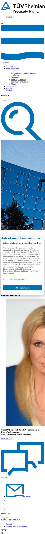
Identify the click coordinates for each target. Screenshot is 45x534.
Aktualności (11, 66)
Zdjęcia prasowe (13, 68)
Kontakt (9, 88)
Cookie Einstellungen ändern (14, 279)
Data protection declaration (16, 526)
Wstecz (5, 62)
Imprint (9, 524)
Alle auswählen (23, 288)
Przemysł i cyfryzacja (19, 82)
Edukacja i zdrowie (18, 80)
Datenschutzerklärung (12, 271)
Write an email (6, 438)
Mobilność (15, 77)
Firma (13, 84)
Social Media (11, 86)
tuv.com (9, 17)
